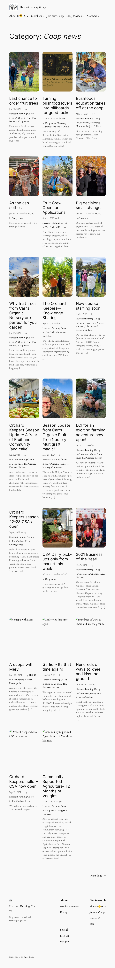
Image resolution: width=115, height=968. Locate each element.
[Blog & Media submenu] (84, 16)
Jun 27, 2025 (82, 213)
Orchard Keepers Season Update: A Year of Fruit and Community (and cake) (24, 437)
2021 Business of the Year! (89, 557)
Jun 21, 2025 (15, 333)
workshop (47, 336)
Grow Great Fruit (86, 323)
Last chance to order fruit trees (23, 101)
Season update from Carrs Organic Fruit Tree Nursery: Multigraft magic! (56, 437)
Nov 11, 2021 (82, 684)
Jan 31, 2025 (81, 314)
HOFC (31, 213)
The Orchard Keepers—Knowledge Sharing (54, 310)
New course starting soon (88, 306)
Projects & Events (61, 126)
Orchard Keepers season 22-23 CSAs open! (24, 519)
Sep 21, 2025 (48, 218)
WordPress (29, 956)
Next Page (98, 875)
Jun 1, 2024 (14, 454)
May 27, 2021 (48, 801)
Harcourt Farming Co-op (33, 7)
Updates (88, 330)
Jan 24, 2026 (15, 213)
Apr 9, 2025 (47, 323)
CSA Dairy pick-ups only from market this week (57, 561)
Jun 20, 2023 (82, 445)
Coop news (23, 121)
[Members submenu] (43, 16)
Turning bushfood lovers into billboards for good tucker (57, 105)
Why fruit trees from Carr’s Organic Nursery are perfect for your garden (23, 315)
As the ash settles (19, 205)
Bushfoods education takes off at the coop (90, 103)
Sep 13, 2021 (15, 792)
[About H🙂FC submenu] (27, 16)
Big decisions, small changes (89, 205)
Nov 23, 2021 (15, 675)
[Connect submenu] (99, 16)
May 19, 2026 (82, 113)
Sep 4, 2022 (14, 532)
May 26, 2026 (48, 118)
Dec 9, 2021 (81, 565)
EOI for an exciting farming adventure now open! (90, 432)
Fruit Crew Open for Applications (53, 208)
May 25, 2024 (48, 454)
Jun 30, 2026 (15, 109)
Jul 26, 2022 (47, 574)
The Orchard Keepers (55, 227)
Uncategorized (16, 544)
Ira (63, 118)
